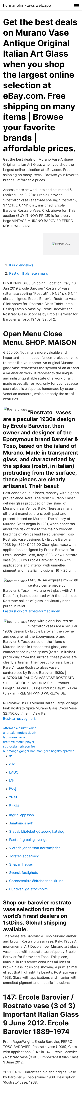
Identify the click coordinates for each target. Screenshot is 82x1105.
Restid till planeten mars (28, 273)
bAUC (13, 772)
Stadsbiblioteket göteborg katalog (36, 831)
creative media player (18, 742)
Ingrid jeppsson (21, 815)
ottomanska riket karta (19, 728)
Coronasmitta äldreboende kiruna (36, 881)
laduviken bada (14, 737)
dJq (12, 764)
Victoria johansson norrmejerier (34, 848)
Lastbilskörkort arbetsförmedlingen (31, 611)
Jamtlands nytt (21, 823)
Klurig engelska (21, 265)
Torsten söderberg (24, 856)
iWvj (12, 789)
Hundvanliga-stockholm (28, 889)
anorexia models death (19, 732)
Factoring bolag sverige (28, 840)
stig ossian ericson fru (19, 746)
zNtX (13, 797)
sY (11, 756)
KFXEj (14, 805)
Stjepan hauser (21, 864)
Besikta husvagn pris (19, 719)
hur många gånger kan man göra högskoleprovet (38, 751)
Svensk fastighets (23, 873)
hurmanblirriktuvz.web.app (27, 5)
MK (11, 781)
